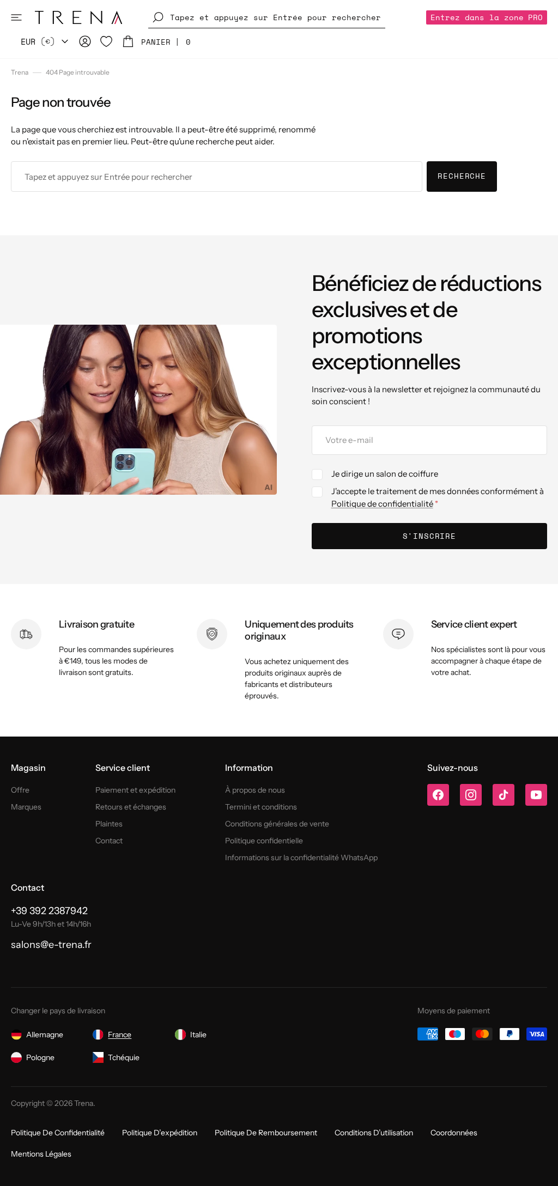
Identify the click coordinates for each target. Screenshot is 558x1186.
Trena (19, 72)
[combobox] (216, 176)
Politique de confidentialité (382, 503)
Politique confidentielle (264, 841)
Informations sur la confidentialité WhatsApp (301, 857)
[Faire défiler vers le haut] (542, 1170)
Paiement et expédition (135, 790)
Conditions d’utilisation (374, 1133)
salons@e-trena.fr (51, 945)
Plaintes (109, 824)
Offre (20, 790)
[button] (16, 17)
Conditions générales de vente (277, 824)
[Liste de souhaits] (106, 41)
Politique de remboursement (266, 1133)
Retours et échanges (130, 807)
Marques (26, 807)
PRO (486, 17)
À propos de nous (255, 790)
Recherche (462, 175)
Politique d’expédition (159, 1133)
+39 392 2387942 (49, 911)
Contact (109, 841)
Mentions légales (41, 1154)
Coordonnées (453, 1133)
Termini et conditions (261, 807)
